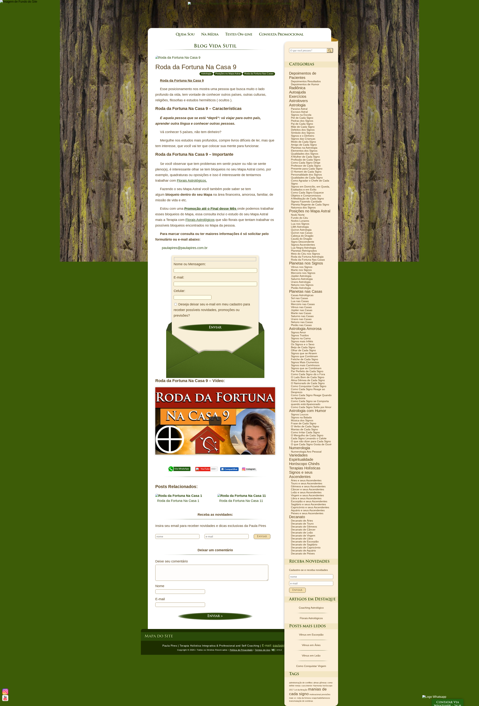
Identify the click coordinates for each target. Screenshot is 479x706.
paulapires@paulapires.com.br (185, 248)
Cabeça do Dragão (302, 235)
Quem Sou (185, 34)
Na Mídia (209, 34)
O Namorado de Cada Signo (308, 383)
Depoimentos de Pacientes (302, 75)
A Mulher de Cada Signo (305, 156)
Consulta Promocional (281, 34)
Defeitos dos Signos (303, 129)
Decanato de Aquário (303, 550)
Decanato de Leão (302, 532)
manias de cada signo (308, 691)
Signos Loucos (299, 414)
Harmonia (317, 686)
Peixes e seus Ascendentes (307, 513)
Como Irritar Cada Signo (305, 432)
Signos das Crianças (303, 138)
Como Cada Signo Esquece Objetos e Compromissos (307, 194)
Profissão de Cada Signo (305, 159)
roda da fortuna (304, 698)
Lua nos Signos (300, 223)
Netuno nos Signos (302, 284)
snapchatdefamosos (321, 698)
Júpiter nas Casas (301, 310)
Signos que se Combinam (306, 368)
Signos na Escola (301, 114)
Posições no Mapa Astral (227, 73)
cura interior (306, 686)
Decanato (297, 517)
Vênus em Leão (311, 655)
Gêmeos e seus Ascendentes (308, 486)
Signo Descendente (302, 241)
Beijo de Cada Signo (303, 347)
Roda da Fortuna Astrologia (307, 256)
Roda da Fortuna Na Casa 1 (178, 501)
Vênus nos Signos (301, 266)
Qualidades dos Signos (304, 153)
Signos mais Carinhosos (305, 365)
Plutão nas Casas (301, 325)
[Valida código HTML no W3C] (278, 650)
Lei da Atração (300, 690)
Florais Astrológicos (200, 220)
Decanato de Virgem (303, 535)
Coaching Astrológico (311, 607)
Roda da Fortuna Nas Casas (258, 73)
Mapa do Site (159, 636)
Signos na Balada (301, 417)
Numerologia (299, 448)
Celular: (179, 291)
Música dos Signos (302, 420)
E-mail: (179, 277)
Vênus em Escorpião (311, 634)
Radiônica (297, 88)
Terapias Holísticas (304, 468)
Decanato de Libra (302, 538)
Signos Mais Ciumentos (305, 362)
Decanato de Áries (302, 520)
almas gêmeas (320, 683)
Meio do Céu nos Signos (305, 253)
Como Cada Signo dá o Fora (308, 374)
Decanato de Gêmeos (304, 526)
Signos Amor (298, 332)
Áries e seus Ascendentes (306, 480)
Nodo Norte (298, 214)
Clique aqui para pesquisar (330, 51)
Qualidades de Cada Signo (307, 177)
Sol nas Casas (299, 298)
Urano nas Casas (301, 319)
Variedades (298, 455)
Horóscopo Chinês (304, 464)
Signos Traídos (300, 335)
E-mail (160, 599)
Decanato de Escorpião (305, 541)
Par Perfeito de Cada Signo (307, 371)
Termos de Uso (262, 650)
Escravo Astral (299, 111)
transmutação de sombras (301, 701)
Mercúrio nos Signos (303, 272)
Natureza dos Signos (303, 207)
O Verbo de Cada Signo (305, 426)
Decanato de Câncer (303, 529)
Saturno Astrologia (302, 278)
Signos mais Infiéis (302, 341)
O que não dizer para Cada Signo (311, 441)
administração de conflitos (301, 683)
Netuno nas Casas (302, 322)
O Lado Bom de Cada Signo (307, 377)
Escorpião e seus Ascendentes (309, 501)
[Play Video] (215, 420)
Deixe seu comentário (171, 561)
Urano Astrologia (301, 281)
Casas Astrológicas (302, 295)
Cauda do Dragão (301, 238)
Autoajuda (297, 92)
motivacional (315, 694)
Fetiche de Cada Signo (304, 359)
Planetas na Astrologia (304, 147)
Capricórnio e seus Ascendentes (310, 507)
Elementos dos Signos (304, 150)
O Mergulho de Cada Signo (307, 435)
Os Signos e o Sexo (302, 344)
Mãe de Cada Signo (303, 126)
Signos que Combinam (304, 356)
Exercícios (297, 96)
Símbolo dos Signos (303, 132)
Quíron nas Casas (301, 232)
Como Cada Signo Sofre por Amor (311, 407)
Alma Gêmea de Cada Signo (308, 380)
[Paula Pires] (239, 3)
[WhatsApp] (434, 697)
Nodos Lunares (300, 220)
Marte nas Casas (301, 313)
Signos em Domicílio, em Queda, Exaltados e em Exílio (310, 188)
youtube (5, 698)
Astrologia (206, 73)
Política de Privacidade (241, 650)
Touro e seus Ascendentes (306, 483)
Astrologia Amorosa (305, 329)
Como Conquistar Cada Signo (308, 386)
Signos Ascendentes (303, 244)
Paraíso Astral (299, 108)
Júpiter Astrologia (301, 275)
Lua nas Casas (300, 301)
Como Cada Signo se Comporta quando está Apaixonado (310, 403)
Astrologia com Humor (307, 411)
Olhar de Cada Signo (303, 350)
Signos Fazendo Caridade (306, 201)
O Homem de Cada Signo (306, 171)
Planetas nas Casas (305, 291)
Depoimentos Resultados (306, 81)
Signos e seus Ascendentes (300, 474)
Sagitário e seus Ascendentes (308, 504)
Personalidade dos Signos (306, 174)
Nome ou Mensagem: (190, 264)
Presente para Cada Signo (306, 168)
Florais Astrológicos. (192, 180)
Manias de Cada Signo (304, 429)
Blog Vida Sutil (215, 46)
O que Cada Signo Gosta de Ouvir (311, 444)
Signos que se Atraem (304, 353)
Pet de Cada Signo (302, 117)
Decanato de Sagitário (304, 544)
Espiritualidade (301, 459)
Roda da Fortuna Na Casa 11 (241, 501)
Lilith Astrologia (300, 226)
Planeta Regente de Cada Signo (310, 204)
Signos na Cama (301, 338)
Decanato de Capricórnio (306, 547)
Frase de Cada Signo (303, 423)
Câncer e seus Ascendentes (307, 489)
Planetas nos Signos (306, 263)
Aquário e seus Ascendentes (308, 510)
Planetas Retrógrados (304, 250)
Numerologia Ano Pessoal (306, 451)
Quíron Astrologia (301, 229)
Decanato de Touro (302, 523)
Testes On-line (238, 34)
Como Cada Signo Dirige (305, 162)
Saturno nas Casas (302, 316)
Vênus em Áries (311, 645)
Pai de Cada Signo (302, 123)
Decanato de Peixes (303, 553)
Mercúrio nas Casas (303, 304)
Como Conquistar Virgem (311, 666)
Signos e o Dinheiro (302, 135)
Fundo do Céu (299, 217)
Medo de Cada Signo (303, 141)
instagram (249, 469)
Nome (159, 586)
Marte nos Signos (301, 269)
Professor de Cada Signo (306, 165)
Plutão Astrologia (301, 287)
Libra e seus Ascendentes (306, 498)
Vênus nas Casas (301, 307)
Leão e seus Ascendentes (306, 492)
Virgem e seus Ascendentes (307, 495)
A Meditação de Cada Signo (307, 198)
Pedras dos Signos (302, 120)
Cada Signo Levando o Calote (309, 438)
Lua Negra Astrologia (303, 247)
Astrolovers (298, 101)
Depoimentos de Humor (305, 84)
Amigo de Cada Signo (304, 144)
